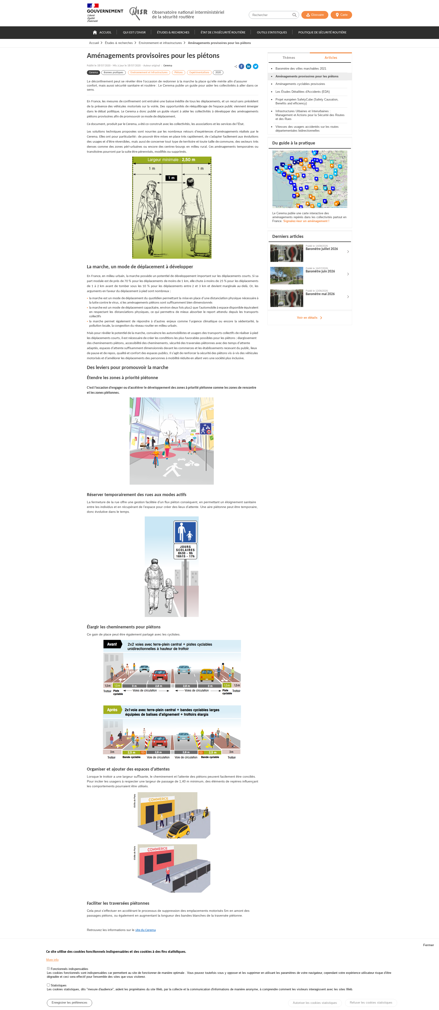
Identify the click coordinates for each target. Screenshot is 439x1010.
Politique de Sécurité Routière (322, 32)
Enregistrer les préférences (69, 1003)
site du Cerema (145, 930)
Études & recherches (173, 32)
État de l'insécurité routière (223, 32)
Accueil (105, 32)
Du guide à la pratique (293, 143)
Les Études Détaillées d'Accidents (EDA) (303, 91)
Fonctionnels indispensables (69, 969)
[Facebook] (241, 66)
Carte (344, 14)
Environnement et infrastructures (160, 43)
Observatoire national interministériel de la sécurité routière (188, 14)
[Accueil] (105, 13)
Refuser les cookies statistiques (371, 1002)
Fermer (428, 945)
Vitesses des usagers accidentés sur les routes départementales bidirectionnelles (307, 128)
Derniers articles (287, 236)
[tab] (289, 57)
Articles (331, 58)
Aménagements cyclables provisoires (300, 84)
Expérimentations (199, 72)
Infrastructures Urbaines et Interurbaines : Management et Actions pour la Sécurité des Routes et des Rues (310, 115)
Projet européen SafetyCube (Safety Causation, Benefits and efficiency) (307, 101)
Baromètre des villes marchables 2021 (301, 68)
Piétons (178, 72)
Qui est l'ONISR (134, 32)
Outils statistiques (272, 32)
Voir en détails (307, 317)
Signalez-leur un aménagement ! (306, 221)
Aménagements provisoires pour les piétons (219, 43)
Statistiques (59, 985)
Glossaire (317, 14)
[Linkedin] (248, 66)
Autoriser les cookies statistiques (315, 1003)
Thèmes (289, 58)
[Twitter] (255, 66)
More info (52, 959)
